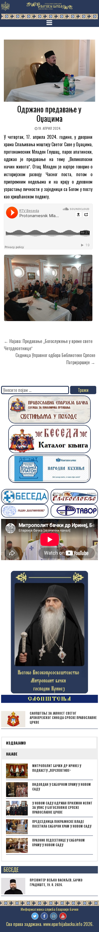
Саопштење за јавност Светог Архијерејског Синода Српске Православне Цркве (63, 718)
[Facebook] (44, 916)
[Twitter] (34, 916)
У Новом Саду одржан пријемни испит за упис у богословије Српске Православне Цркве (62, 808)
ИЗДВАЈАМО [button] (16, 743)
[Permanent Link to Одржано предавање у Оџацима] (49, 71)
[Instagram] (53, 916)
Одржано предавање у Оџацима (49, 113)
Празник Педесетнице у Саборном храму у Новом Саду (58, 842)
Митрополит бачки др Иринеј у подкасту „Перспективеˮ (56, 768)
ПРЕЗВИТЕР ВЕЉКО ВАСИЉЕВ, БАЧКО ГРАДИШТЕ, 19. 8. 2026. (56, 882)
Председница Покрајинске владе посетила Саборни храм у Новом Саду (61, 823)
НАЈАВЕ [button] (11, 754)
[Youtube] (63, 916)
